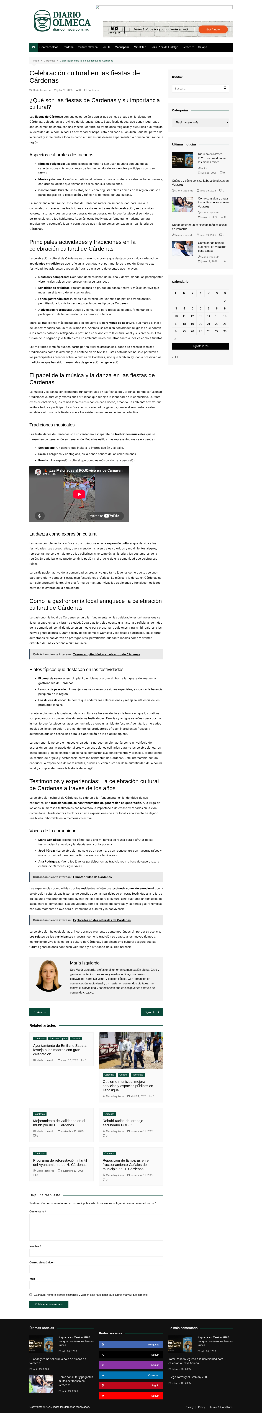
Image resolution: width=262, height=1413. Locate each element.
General (76, 1038)
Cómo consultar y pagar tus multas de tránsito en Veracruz (213, 202)
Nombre (35, 1246)
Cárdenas (93, 90)
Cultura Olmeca (88, 47)
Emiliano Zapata (58, 1038)
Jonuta (106, 47)
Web (32, 1278)
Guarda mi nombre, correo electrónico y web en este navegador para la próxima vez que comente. (91, 1294)
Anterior (41, 1012)
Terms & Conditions (221, 1407)
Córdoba (68, 47)
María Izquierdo (42, 90)
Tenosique (138, 1074)
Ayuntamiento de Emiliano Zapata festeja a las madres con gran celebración (59, 1050)
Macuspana (122, 47)
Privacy (189, 1407)
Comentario (37, 1211)
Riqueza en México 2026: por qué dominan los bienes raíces (212, 158)
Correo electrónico (42, 1262)
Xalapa (202, 47)
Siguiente (150, 1012)
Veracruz (188, 47)
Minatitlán (140, 47)
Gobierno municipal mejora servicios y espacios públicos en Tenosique (128, 1086)
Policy (201, 1407)
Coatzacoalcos (48, 47)
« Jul (175, 357)
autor (204, 168)
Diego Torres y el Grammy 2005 (188, 1377)
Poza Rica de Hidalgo (164, 47)
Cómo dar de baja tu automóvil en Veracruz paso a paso (212, 246)
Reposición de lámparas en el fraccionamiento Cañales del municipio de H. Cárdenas (126, 1164)
